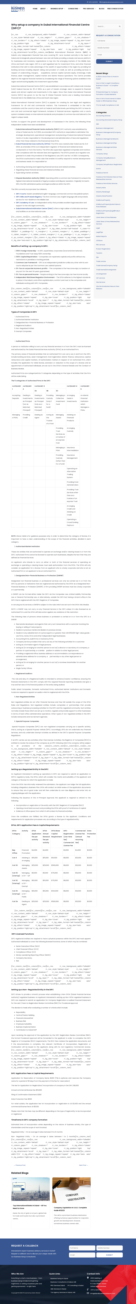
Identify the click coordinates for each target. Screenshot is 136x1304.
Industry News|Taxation (104, 196)
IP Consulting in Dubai (75, 1285)
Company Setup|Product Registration (109, 164)
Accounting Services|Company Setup (109, 120)
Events (98, 169)
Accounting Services (103, 116)
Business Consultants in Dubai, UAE (63, 1282)
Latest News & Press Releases (106, 217)
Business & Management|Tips (106, 143)
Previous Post (20, 1165)
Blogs (101, 9)
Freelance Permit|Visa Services (106, 183)
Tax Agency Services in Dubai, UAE (63, 1292)
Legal (98, 228)
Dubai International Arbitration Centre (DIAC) (34, 208)
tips (97, 257)
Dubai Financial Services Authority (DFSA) (33, 144)
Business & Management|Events (107, 139)
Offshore (99, 241)
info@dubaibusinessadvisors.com (112, 2)
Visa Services (100, 282)
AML (97, 124)
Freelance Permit (102, 173)
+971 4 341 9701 (93, 2)
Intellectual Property (103, 200)
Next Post (83, 1165)
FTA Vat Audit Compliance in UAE (107, 105)
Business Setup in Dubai (59, 1278)
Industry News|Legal (103, 192)
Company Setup (102, 154)
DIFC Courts (21, 194)
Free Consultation (115, 9)
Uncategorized (101, 274)
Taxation (99, 253)
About (43, 9)
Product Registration (103, 249)
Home (35, 9)
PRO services (100, 245)
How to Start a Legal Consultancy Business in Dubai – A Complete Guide (107, 85)
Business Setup (57, 9)
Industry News (101, 188)
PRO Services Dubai (58, 1285)
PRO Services (88, 9)
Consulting (73, 9)
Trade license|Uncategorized (106, 270)
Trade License (101, 261)
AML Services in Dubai (58, 1289)
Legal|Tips (99, 232)
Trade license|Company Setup (106, 266)
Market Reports (101, 236)
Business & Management (104, 128)
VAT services (100, 278)
